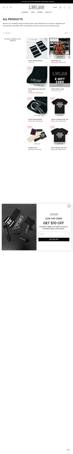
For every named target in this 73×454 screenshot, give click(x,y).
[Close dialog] (69, 206)
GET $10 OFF (53, 239)
